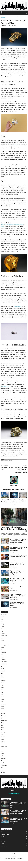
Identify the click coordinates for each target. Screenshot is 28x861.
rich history (15, 144)
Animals (2, 616)
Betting (2, 626)
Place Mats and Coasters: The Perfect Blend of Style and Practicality (17, 580)
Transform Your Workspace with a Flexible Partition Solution (22, 501)
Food (2, 675)
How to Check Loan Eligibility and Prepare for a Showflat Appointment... (17, 596)
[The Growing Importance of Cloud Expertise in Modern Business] (14, 495)
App (2, 619)
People (2, 739)
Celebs (2, 647)
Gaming (2, 685)
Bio (1, 628)
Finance (2, 673)
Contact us (14, 853)
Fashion (2, 668)
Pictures (3, 741)
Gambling (3, 680)
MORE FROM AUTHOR (19, 489)
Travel (2, 762)
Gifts (2, 689)
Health (2, 697)
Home (2, 16)
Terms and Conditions (10, 858)
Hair (2, 694)
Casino (2, 640)
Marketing (3, 715)
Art (1, 621)
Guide (2, 692)
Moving (2, 727)
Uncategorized (4, 765)
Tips (2, 760)
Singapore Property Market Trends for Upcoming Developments (5, 501)
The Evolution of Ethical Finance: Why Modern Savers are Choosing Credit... (18, 548)
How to (2, 706)
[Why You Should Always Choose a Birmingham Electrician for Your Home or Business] (5, 557)
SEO (2, 748)
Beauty (2, 623)
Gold (6, 459)
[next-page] (15, 504)
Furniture (3, 678)
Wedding (3, 772)
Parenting (3, 737)
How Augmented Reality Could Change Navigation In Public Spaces (13, 528)
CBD (2, 642)
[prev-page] (13, 504)
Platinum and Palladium (21, 459)
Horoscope (3, 704)
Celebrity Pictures (5, 645)
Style (2, 755)
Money (2, 722)
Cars (2, 638)
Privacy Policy (19, 858)
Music (2, 729)
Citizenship (3, 652)
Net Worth (3, 732)
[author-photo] (14, 480)
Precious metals (5, 460)
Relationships (4, 746)
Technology (3, 758)
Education (3, 659)
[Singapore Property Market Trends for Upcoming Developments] (5, 495)
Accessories (3, 614)
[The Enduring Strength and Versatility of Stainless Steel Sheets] (5, 565)
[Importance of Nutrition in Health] (5, 589)
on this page (17, 306)
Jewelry (2, 708)
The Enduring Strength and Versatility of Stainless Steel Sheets (17, 564)
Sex (2, 751)
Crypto (2, 656)
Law (2, 711)
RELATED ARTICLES (8, 489)
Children (2, 649)
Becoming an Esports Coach (7, 468)
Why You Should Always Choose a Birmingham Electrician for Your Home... (18, 556)
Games (2, 682)
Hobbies (2, 699)
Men (2, 718)
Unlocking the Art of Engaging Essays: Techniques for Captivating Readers (21, 470)
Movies (2, 725)
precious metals (5, 386)
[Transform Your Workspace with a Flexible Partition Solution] (23, 495)
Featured (3, 671)
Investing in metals (11, 459)
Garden (2, 687)
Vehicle (2, 767)
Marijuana (3, 713)
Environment (3, 664)
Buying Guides (4, 635)
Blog (2, 631)
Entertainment (4, 661)
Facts (2, 666)
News (2, 734)
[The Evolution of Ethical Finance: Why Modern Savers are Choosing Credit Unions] (5, 549)
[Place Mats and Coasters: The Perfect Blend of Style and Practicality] (5, 581)
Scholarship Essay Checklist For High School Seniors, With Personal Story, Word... (18, 540)
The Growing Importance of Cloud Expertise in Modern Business (13, 501)
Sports (2, 753)
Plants (2, 744)
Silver (10, 460)
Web (2, 770)
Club (2, 654)
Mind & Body (4, 720)
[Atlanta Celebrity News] (14, 5)
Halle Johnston (5, 25)
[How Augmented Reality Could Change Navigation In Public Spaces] (14, 517)
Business (6, 16)
